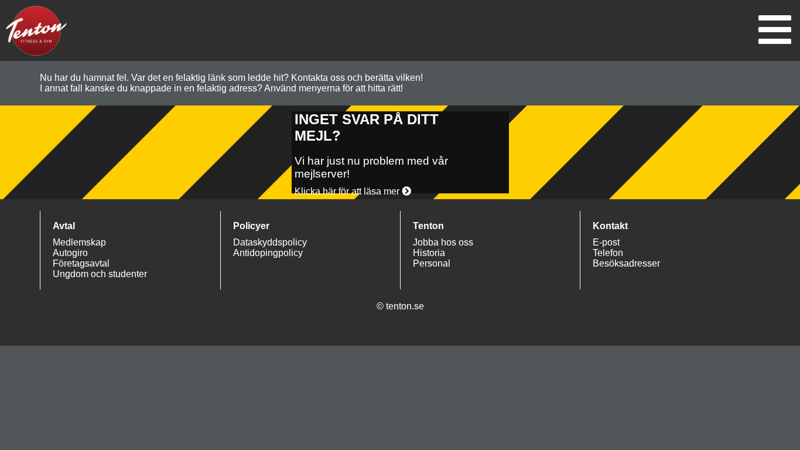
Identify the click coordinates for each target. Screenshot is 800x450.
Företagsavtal (81, 263)
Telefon (608, 253)
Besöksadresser (626, 263)
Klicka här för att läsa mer (348, 191)
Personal (431, 263)
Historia (429, 253)
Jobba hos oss (443, 242)
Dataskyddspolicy (270, 242)
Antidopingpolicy (268, 253)
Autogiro (70, 253)
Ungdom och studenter (100, 274)
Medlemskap (79, 242)
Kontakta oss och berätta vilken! (357, 78)
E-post (606, 242)
